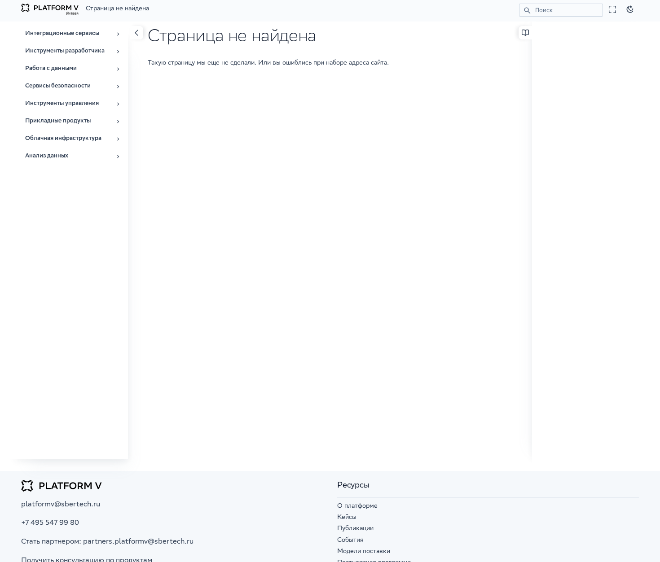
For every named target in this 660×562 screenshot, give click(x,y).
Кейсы (346, 517)
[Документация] (50, 9)
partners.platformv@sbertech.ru (138, 542)
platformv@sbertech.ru (60, 505)
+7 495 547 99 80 (50, 523)
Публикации (355, 528)
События (350, 540)
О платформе (357, 506)
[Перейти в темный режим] (630, 9)
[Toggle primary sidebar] (136, 32)
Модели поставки (363, 551)
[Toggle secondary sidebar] (525, 32)
